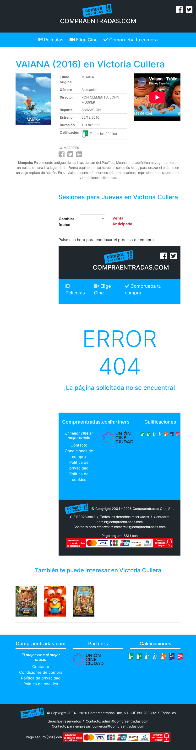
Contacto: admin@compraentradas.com (117, 721)
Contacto (79, 445)
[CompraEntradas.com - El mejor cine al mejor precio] (97, 10)
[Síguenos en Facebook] (179, 11)
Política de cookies (40, 683)
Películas (53, 40)
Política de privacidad (40, 678)
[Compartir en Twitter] (70, 156)
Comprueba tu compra (133, 40)
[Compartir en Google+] (79, 156)
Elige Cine (86, 40)
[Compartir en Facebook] (62, 156)
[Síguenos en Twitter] (189, 11)
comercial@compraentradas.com (140, 527)
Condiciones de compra (40, 672)
